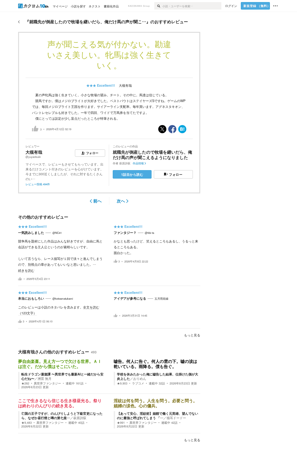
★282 (25, 383)
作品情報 (138, 163)
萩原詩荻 (124, 163)
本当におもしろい (31, 298)
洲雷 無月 (45, 378)
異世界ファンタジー (47, 383)
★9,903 (122, 383)
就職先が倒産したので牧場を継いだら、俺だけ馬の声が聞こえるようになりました (152, 154)
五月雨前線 (161, 298)
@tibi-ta (149, 233)
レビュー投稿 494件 (38, 184)
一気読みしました (31, 232)
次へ (121, 201)
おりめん (139, 378)
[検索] (158, 6)
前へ (97, 201)
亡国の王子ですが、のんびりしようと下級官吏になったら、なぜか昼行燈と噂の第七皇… (62, 415)
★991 (121, 422)
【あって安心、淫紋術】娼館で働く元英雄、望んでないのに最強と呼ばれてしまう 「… (157, 415)
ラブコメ (138, 383)
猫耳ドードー (176, 417)
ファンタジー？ (125, 232)
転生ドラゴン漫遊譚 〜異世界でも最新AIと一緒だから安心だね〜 (62, 376)
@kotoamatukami (62, 298)
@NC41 (57, 233)
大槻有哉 (125, 85)
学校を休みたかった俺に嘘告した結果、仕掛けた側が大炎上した (157, 376)
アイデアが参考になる (130, 298)
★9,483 (26, 422)
